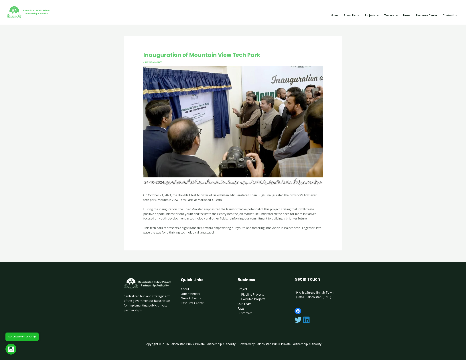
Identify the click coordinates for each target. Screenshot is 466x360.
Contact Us (450, 15)
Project (242, 289)
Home (334, 15)
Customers (245, 313)
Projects (370, 15)
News (406, 15)
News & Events (191, 298)
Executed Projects (253, 299)
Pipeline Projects (252, 294)
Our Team (244, 304)
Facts (241, 308)
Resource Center (426, 15)
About (185, 289)
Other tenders (190, 294)
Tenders (389, 15)
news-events (153, 62)
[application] (357, 15)
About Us (350, 15)
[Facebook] (298, 311)
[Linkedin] (306, 319)
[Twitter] (298, 319)
